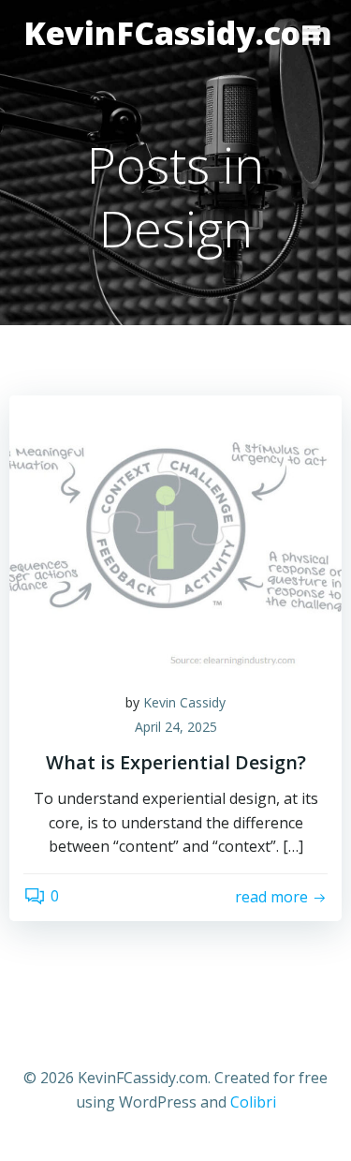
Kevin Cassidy (184, 702)
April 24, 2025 (176, 727)
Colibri (253, 1102)
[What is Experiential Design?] (175, 534)
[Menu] (312, 34)
